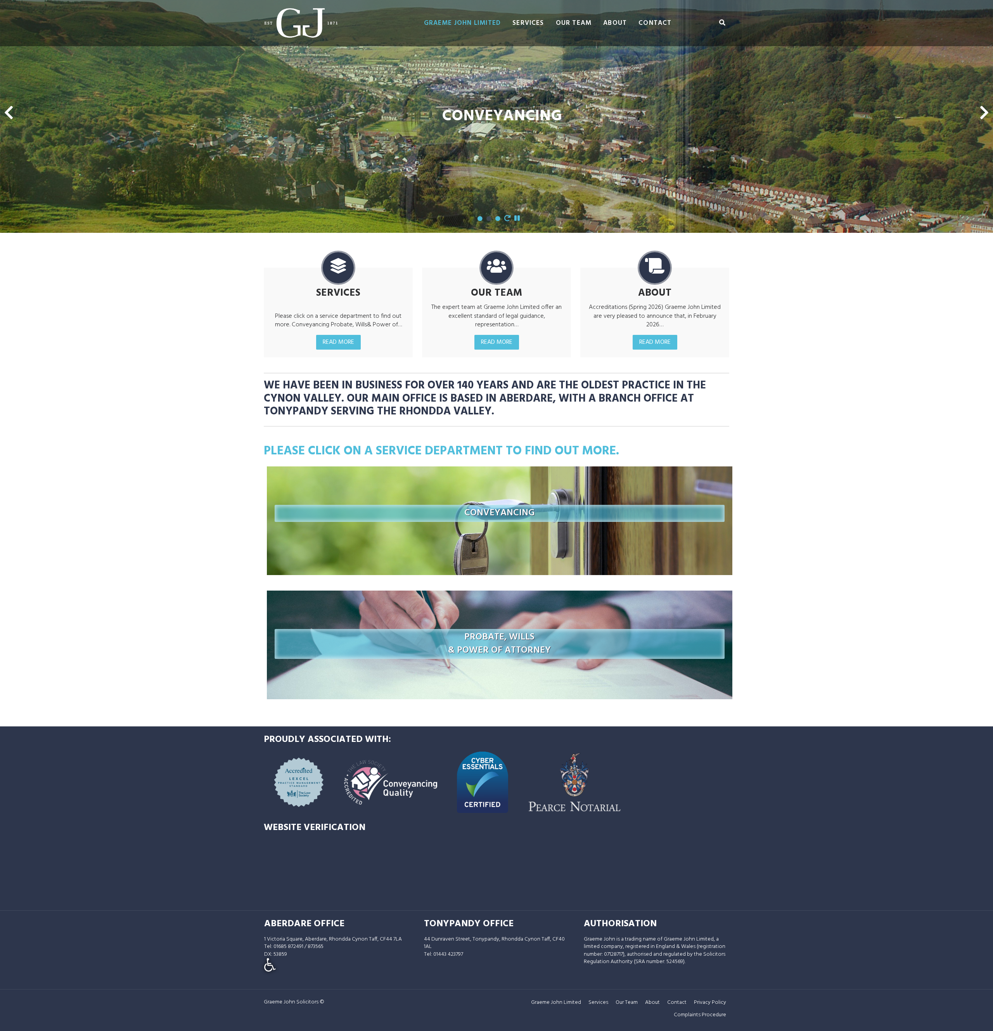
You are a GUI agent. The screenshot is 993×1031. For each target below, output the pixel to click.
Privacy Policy (710, 1002)
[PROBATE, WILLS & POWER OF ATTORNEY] (499, 611)
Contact (654, 23)
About (615, 23)
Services (528, 23)
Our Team (574, 23)
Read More (338, 342)
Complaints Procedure (700, 1014)
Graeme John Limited (462, 23)
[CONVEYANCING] (499, 480)
